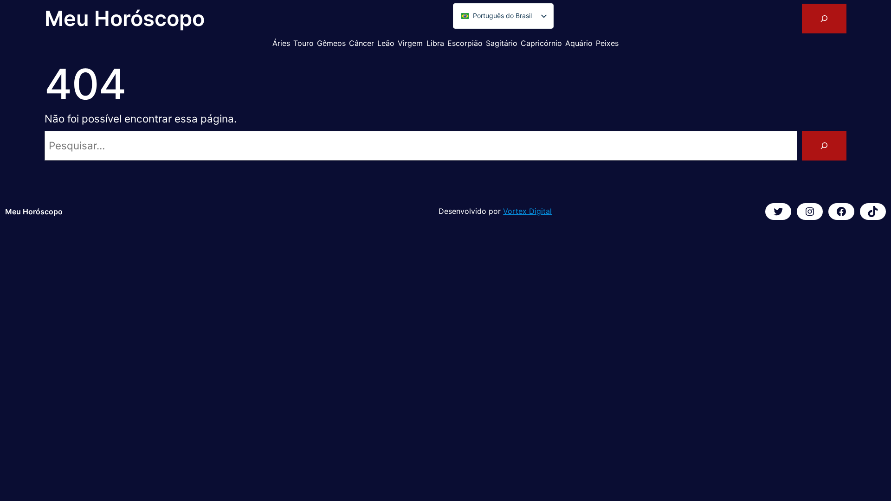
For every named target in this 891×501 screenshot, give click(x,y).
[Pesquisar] (824, 146)
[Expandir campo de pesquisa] (824, 18)
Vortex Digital (527, 211)
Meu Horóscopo (125, 18)
